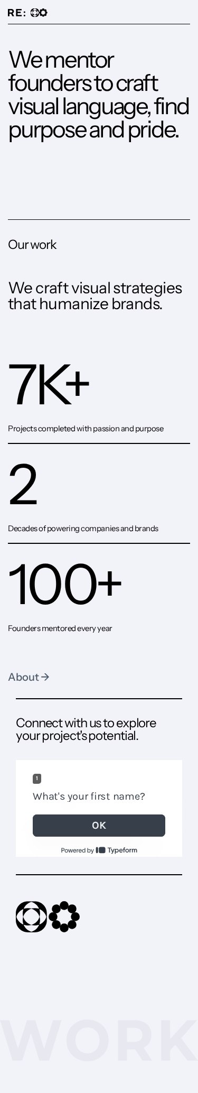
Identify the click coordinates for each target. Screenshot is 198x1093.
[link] (39, 12)
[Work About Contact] (99, 14)
